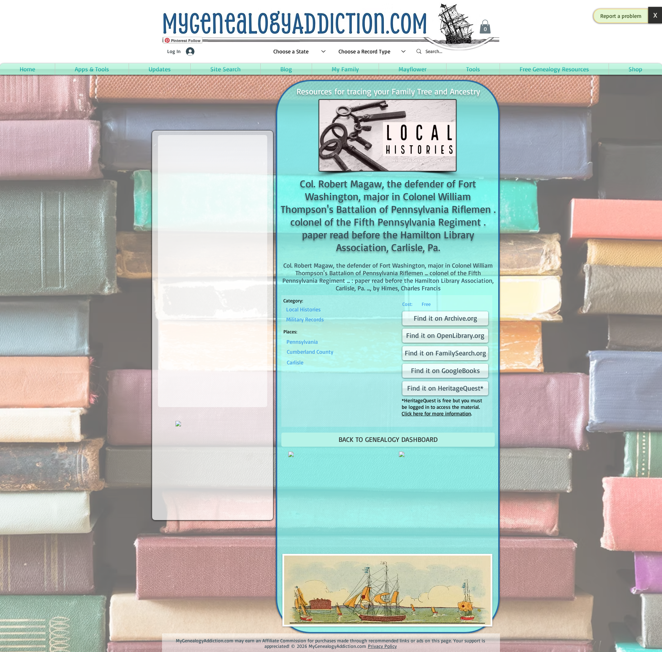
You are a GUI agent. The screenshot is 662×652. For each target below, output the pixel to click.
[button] (621, 16)
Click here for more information (436, 413)
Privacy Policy (382, 646)
